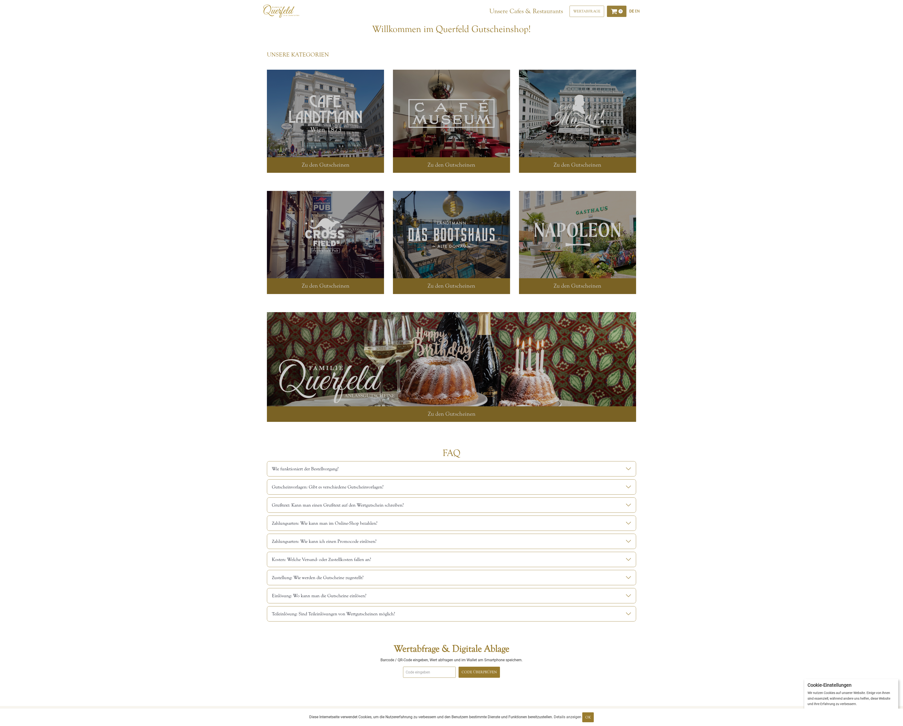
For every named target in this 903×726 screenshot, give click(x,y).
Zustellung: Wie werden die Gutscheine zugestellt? (318, 577)
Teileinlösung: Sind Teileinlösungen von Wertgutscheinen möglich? (333, 614)
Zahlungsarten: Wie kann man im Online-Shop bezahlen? (324, 523)
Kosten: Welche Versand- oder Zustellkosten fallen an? (321, 559)
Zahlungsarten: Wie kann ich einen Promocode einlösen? (324, 541)
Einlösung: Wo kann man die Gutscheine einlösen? (319, 595)
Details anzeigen (567, 717)
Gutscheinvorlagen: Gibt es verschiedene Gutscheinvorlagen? (328, 487)
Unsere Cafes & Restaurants (526, 11)
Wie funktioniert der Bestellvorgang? (305, 469)
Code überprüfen (479, 672)
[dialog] (851, 700)
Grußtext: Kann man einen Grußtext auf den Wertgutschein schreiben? (338, 505)
